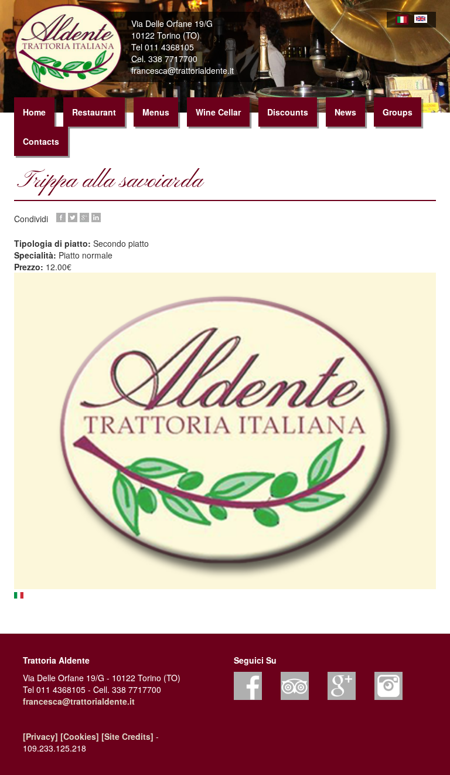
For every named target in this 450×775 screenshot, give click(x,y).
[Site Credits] (127, 736)
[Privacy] (40, 736)
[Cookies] (79, 736)
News (345, 112)
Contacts (41, 141)
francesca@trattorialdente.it (79, 701)
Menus (155, 112)
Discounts (287, 112)
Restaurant (94, 112)
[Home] (72, 48)
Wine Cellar (218, 112)
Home (34, 112)
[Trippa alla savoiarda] (225, 431)
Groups (397, 112)
